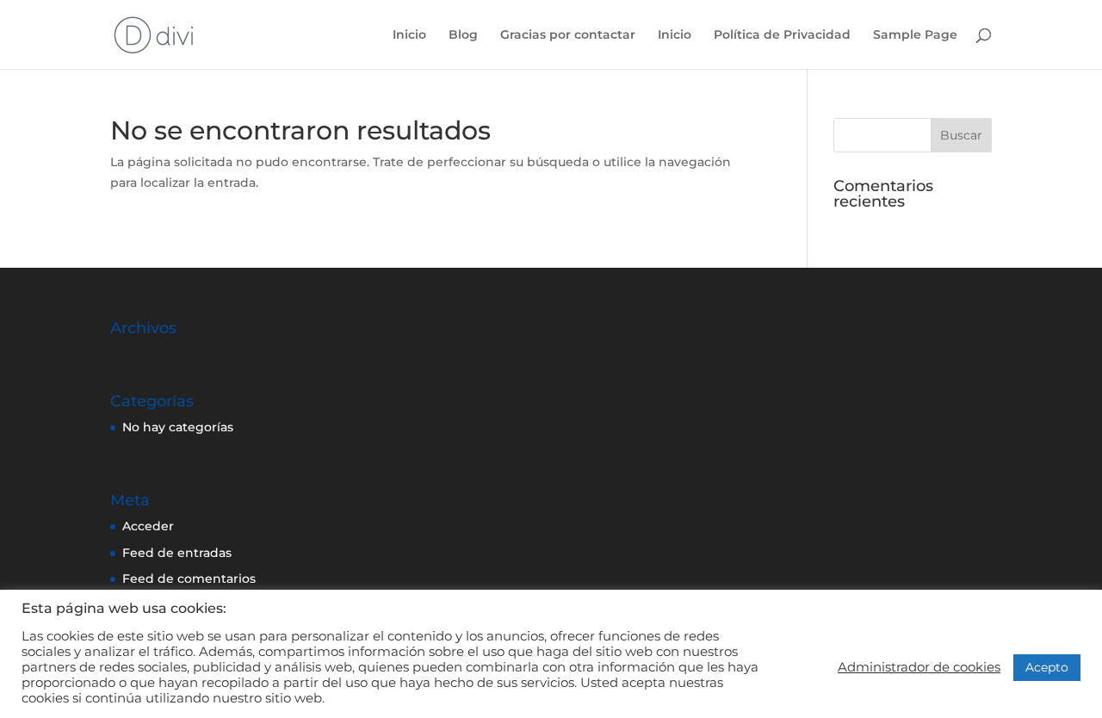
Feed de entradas (177, 552)
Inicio (409, 35)
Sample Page (915, 35)
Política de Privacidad (782, 35)
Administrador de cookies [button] (919, 667)
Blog (463, 35)
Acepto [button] (1046, 667)
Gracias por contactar (567, 35)
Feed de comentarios (189, 578)
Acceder (148, 526)
